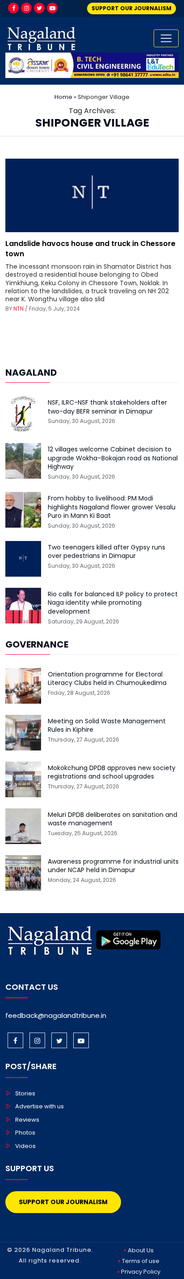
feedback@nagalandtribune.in (55, 1015)
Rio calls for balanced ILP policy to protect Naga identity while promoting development (113, 603)
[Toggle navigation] (166, 38)
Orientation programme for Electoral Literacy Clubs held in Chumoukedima (107, 679)
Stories (25, 1093)
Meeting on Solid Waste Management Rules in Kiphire (107, 725)
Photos (25, 1132)
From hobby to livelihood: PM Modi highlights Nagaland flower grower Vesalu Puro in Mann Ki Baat (112, 507)
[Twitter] (39, 8)
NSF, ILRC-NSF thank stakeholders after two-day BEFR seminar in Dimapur (107, 407)
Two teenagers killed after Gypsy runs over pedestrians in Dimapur (106, 552)
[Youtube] (52, 8)
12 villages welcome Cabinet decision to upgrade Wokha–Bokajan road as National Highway (113, 458)
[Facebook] (13, 8)
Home (63, 97)
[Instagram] (26, 8)
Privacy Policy (140, 1271)
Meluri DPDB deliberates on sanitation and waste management (112, 819)
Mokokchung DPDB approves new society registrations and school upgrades (112, 772)
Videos (25, 1146)
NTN (18, 308)
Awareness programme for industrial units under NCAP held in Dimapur (113, 866)
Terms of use (140, 1261)
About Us (141, 1250)
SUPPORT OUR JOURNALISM (131, 8)
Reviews (27, 1119)
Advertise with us (39, 1106)
